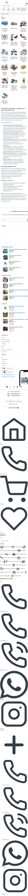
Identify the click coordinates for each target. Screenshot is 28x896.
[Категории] (6, 474)
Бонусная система (5, 339)
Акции (3, 337)
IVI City (10, 401)
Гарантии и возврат (6, 341)
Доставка (4, 343)
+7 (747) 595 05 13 (15, 395)
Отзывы (3, 361)
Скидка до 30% (8, 10)
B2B (2, 347)
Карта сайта (4, 351)
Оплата (3, 345)
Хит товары (3, 9)
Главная (2, 13)
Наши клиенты (5, 359)
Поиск (25, 5)
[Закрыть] (1, 537)
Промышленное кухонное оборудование (23, 9)
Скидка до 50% (13, 10)
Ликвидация (18, 9)
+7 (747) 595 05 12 (15, 394)
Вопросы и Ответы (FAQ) (7, 349)
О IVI (2, 357)
